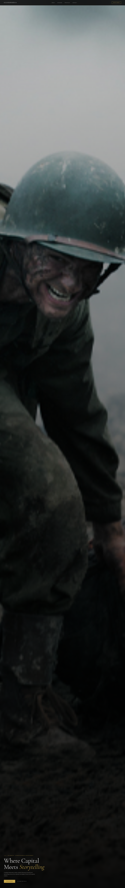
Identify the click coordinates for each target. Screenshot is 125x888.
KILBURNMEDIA (10, 2)
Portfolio (67, 2)
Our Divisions (9, 881)
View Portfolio (22, 881)
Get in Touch (116, 2)
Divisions (59, 2)
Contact (74, 2)
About (53, 2)
